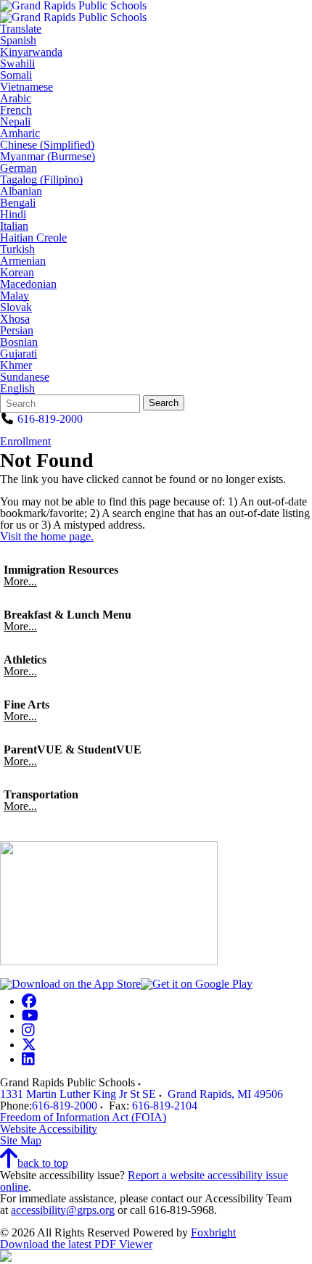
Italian (14, 226)
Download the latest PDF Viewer (76, 1244)
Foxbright (213, 1232)
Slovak (16, 307)
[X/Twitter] (29, 1044)
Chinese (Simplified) (47, 145)
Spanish (18, 40)
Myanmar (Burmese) (47, 156)
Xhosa (15, 319)
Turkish (17, 249)
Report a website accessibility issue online (144, 1181)
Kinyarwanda (31, 52)
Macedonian (28, 284)
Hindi (13, 214)
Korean (17, 272)
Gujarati (18, 354)
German (18, 168)
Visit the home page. (47, 536)
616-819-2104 (164, 1105)
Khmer (16, 365)
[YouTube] (30, 1015)
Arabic (15, 98)
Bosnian (19, 342)
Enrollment (25, 441)
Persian (16, 330)
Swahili (17, 64)
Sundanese (24, 377)
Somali (16, 75)
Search (163, 402)
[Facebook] (29, 1001)
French (16, 110)
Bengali (18, 203)
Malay (14, 296)
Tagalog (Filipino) (41, 180)
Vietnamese (26, 87)
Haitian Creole (33, 238)
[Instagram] (28, 1030)
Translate (20, 29)
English (17, 389)
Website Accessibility (48, 1129)
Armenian (23, 261)
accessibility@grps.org (63, 1210)
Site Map (20, 1140)
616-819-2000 (50, 419)
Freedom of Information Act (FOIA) (83, 1117)
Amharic (20, 133)
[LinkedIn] (28, 1059)
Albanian (21, 191)
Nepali (15, 122)
